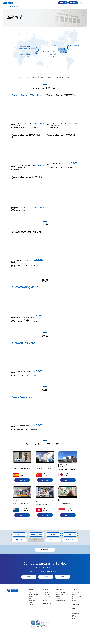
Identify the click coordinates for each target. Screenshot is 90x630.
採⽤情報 (74, 589)
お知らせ (74, 611)
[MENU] (86, 3)
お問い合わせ (73, 2)
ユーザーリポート (46, 596)
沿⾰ (30, 598)
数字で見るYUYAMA (76, 596)
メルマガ (46, 576)
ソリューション (53, 540)
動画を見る (22, 480)
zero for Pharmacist (36, 534)
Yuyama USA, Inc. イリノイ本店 (26, 95)
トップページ (6, 6)
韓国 (49, 77)
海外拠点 (31, 602)
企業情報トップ (45, 549)
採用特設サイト (75, 600)
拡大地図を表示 (38, 123)
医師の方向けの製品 (60, 592)
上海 (27, 77)
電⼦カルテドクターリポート (62, 594)
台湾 (42, 77)
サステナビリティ (70, 540)
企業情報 (12, 6)
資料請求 (58, 596)
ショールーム (45, 592)
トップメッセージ (19, 534)
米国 (19, 77)
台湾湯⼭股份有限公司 (22, 343)
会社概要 (53, 534)
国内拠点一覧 (19, 540)
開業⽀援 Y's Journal (60, 600)
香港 (34, 77)
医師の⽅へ (59, 589)
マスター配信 (63, 2)
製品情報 (45, 589)
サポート (45, 600)
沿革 (70, 534)
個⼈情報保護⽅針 (76, 613)
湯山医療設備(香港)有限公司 (25, 287)
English (73, 618)
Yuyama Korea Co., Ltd (22, 397)
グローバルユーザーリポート (63, 77)
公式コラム (62, 576)
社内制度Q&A (75, 598)
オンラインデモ (46, 594)
